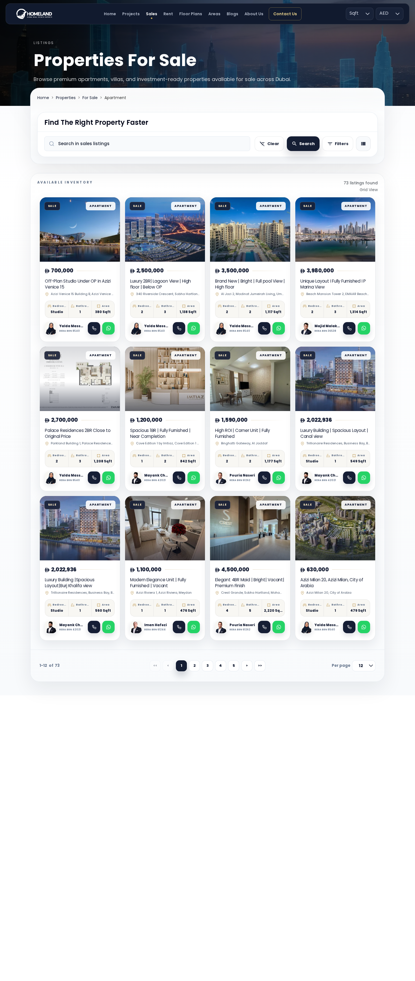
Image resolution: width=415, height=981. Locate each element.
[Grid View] (363, 143)
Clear (273, 144)
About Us (253, 14)
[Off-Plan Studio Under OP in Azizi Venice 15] (80, 269)
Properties (66, 97)
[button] (367, 14)
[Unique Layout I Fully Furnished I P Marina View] (335, 269)
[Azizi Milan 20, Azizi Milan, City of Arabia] (335, 568)
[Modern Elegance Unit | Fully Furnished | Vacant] (165, 568)
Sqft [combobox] (354, 13)
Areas (214, 14)
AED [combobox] (383, 13)
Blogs (232, 14)
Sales (151, 14)
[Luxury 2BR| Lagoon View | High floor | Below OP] (165, 269)
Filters (341, 144)
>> (260, 665)
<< (155, 665)
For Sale (90, 97)
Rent (168, 14)
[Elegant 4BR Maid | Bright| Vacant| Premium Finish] (250, 568)
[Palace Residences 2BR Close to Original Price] (80, 419)
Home (110, 14)
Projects (131, 14)
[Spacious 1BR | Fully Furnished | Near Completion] (165, 419)
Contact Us (285, 14)
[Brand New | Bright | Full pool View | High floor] (250, 269)
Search (307, 144)
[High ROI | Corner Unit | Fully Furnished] (250, 419)
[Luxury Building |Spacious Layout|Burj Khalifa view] (80, 568)
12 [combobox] (361, 665)
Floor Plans (190, 14)
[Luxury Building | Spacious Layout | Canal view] (335, 419)
